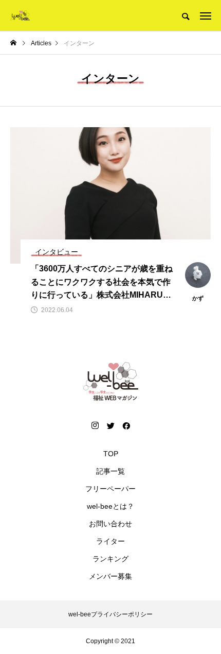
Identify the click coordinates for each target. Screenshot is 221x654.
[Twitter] (110, 425)
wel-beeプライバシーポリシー (110, 614)
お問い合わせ (110, 523)
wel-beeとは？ (110, 506)
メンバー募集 (110, 576)
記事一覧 (110, 471)
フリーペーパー (110, 488)
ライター (110, 541)
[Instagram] (95, 425)
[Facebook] (126, 425)
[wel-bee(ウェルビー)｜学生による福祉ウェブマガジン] (20, 15)
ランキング (110, 558)
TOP (110, 453)
